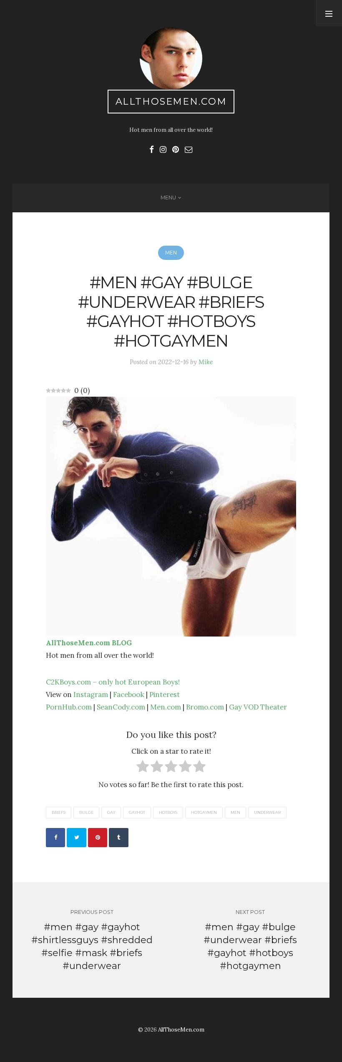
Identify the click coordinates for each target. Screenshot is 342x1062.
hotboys (168, 812)
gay (111, 812)
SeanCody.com (121, 707)
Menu (168, 197)
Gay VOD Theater (258, 707)
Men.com (165, 707)
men (235, 812)
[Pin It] (97, 837)
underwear (267, 812)
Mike (206, 362)
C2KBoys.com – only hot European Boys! (113, 682)
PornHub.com (69, 707)
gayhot (137, 812)
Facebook (128, 694)
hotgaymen (204, 812)
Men (171, 252)
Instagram (90, 694)
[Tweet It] (76, 837)
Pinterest (164, 694)
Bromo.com (205, 707)
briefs (58, 812)
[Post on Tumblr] (118, 837)
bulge (86, 812)
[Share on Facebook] (55, 837)
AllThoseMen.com (171, 101)
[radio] (142, 768)
